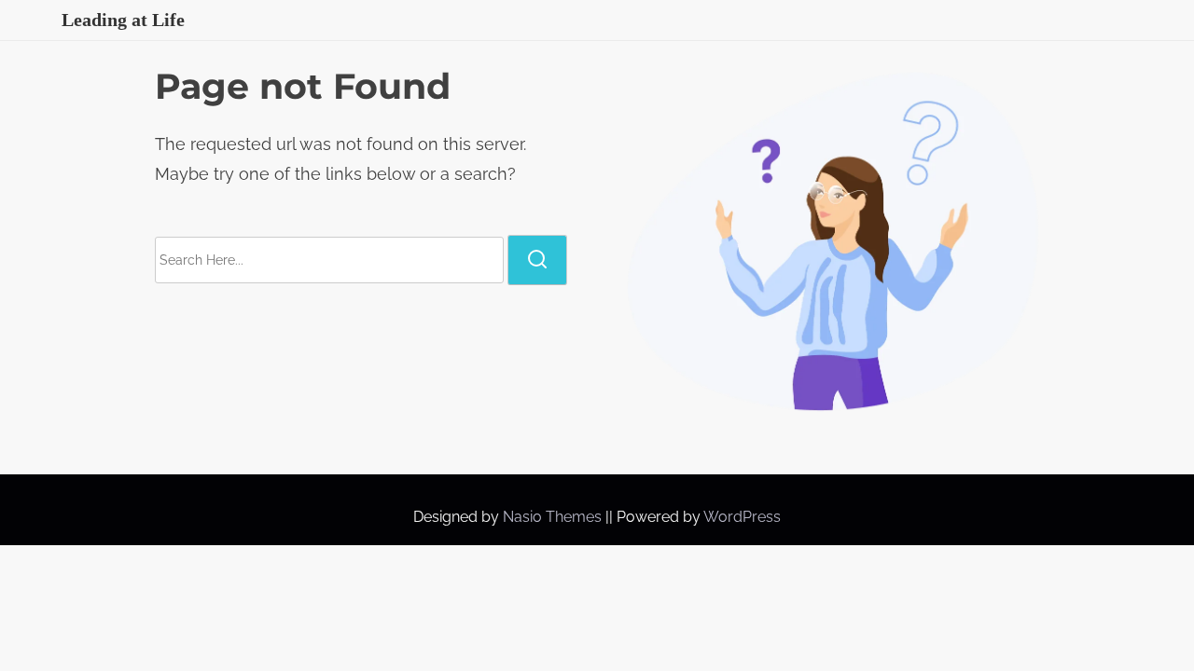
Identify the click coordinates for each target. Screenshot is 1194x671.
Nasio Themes (554, 517)
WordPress (742, 517)
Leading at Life (123, 19)
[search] (537, 260)
